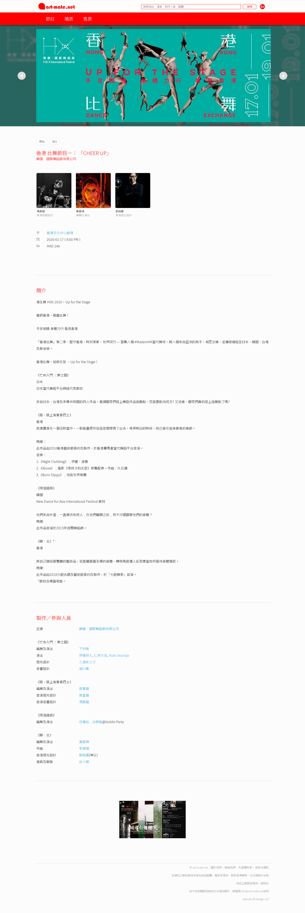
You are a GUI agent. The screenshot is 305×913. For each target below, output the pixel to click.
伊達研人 (85, 655)
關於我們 (216, 867)
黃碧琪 (80, 211)
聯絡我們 (230, 867)
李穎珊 (84, 748)
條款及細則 (262, 867)
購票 (69, 18)
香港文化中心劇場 (60, 232)
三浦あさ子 (87, 661)
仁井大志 (100, 655)
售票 (87, 18)
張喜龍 (84, 688)
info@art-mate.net (251, 891)
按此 (266, 883)
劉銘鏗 (120, 211)
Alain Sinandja (119, 655)
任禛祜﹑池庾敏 (90, 721)
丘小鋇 (84, 761)
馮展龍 (41, 211)
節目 (50, 18)
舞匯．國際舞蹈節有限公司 (56, 158)
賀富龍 (84, 695)
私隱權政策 (245, 867)
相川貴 (84, 668)
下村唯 (84, 648)
